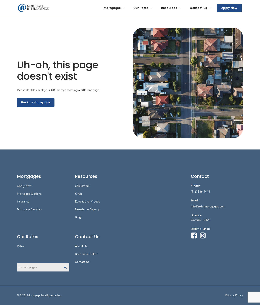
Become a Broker (86, 254)
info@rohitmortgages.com (208, 206)
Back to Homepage (35, 102)
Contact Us (198, 8)
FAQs (78, 194)
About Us (81, 246)
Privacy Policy (234, 295)
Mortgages (112, 8)
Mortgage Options (29, 194)
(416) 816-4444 (200, 192)
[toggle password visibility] (65, 267)
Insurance (23, 201)
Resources (169, 8)
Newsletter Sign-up (87, 209)
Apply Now (229, 8)
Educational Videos (87, 201)
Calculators (82, 186)
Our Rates (140, 8)
